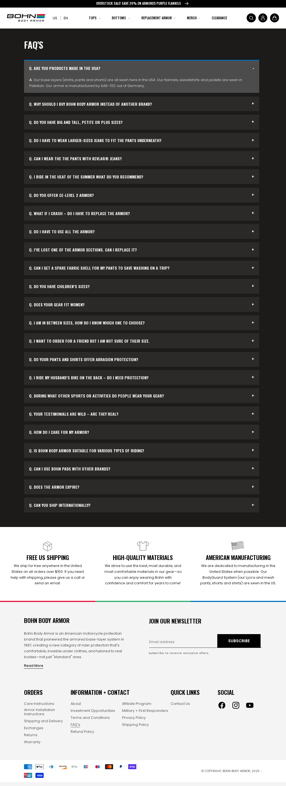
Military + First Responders (145, 711)
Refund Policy (82, 732)
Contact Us (180, 704)
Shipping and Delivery (43, 721)
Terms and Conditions (90, 718)
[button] (94, 17)
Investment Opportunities (93, 711)
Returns (30, 735)
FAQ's (75, 725)
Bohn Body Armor (236, 771)
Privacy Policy (134, 718)
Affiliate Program (136, 704)
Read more (33, 665)
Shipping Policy (135, 725)
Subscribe (239, 641)
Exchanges (33, 728)
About (76, 704)
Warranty (32, 742)
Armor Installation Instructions (39, 712)
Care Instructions (39, 704)
